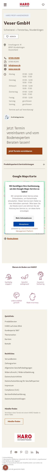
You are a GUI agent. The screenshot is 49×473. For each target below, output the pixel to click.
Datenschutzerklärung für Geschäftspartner (22, 381)
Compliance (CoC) (12, 390)
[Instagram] (25, 452)
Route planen (12, 238)
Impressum (9, 385)
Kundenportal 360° (12, 330)
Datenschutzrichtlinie (13, 376)
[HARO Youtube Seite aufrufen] (14, 452)
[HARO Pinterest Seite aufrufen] (19, 452)
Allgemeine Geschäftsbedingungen (18, 368)
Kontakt (8, 344)
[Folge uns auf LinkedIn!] (30, 452)
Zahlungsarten (10, 363)
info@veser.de (14, 65)
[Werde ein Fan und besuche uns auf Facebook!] (9, 452)
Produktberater (11, 321)
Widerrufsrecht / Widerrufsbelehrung (19, 372)
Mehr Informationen (24, 218)
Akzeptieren (24, 224)
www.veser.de (14, 69)
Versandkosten (10, 359)
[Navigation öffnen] (7, 4)
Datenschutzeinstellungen (15, 399)
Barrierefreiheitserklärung (15, 394)
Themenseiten (10, 335)
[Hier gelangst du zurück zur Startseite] (24, 5)
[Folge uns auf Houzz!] (36, 452)
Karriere (8, 339)
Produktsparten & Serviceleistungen (19, 164)
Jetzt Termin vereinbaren (20, 151)
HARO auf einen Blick (13, 326)
